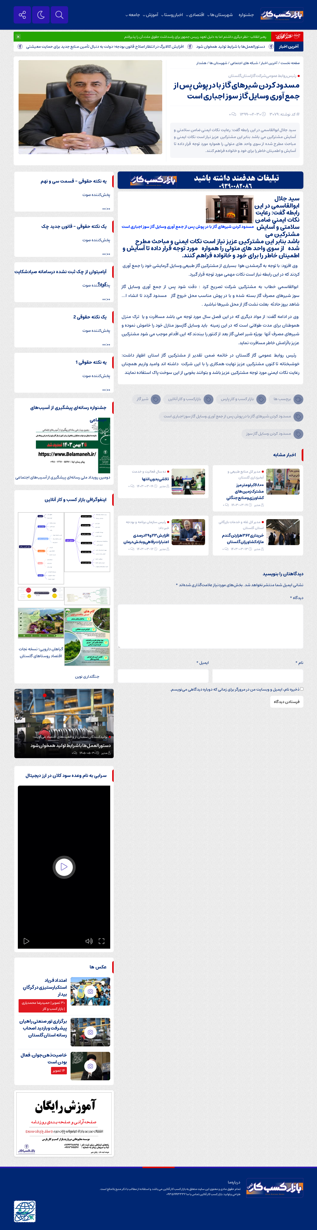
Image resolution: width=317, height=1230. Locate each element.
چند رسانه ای (289, 35)
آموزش (152, 15)
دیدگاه (296, 597)
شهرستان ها (221, 15)
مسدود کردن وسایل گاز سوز (268, 433)
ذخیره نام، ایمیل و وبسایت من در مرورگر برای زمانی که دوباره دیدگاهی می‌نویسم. (234, 689)
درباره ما (234, 1182)
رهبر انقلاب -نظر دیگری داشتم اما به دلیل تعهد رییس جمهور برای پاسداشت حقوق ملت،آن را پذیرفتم (195, 37)
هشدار (201, 63)
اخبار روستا (173, 15)
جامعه (134, 15)
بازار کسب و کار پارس (237, 398)
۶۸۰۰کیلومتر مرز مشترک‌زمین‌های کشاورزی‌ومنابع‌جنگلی (245, 491)
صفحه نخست (290, 63)
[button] (55, 695)
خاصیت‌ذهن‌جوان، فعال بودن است (44, 1059)
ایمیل (202, 662)
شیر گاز (142, 398)
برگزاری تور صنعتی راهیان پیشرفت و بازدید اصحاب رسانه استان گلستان (43, 1028)
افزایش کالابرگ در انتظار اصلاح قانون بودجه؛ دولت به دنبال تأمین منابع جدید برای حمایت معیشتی (131, 46)
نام (299, 662)
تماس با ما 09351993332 (183, 1194)
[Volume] (89, 941)
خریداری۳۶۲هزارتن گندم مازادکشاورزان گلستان (243, 538)
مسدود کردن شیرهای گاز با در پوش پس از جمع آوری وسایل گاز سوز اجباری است (237, 91)
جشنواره (246, 15)
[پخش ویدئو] (64, 867)
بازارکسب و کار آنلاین (184, 398)
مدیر (257, 505)
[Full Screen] (101, 941)
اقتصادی (196, 15)
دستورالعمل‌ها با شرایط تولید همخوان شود (256, 46)
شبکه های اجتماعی (244, 63)
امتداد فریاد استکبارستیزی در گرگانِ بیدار (45, 987)
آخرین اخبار (269, 63)
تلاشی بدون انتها (155, 479)
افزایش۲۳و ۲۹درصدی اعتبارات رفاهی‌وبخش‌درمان (146, 538)
